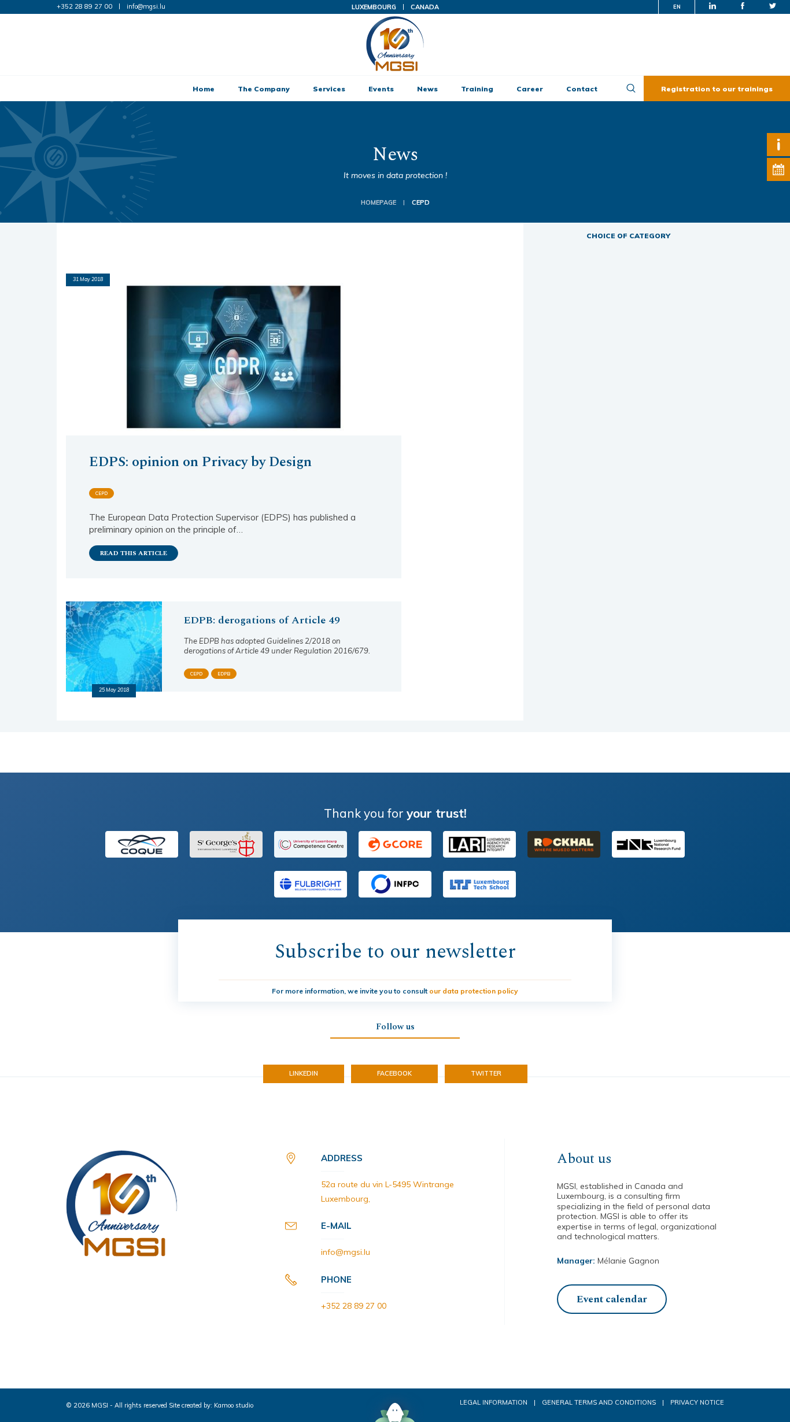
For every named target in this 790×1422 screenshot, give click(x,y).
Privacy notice (697, 1402)
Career (529, 88)
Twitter (486, 1073)
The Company (264, 88)
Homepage (378, 203)
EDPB (223, 674)
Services (329, 88)
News (427, 88)
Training (477, 88)
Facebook (394, 1073)
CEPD (101, 493)
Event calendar (612, 1299)
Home (204, 88)
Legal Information (493, 1402)
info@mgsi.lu (146, 6)
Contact (581, 88)
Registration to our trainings (717, 88)
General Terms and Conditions (599, 1402)
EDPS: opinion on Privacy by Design (200, 462)
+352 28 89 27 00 (84, 6)
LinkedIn (303, 1073)
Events (381, 88)
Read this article (133, 553)
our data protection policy (473, 991)
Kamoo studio (233, 1405)
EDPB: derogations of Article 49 (262, 620)
